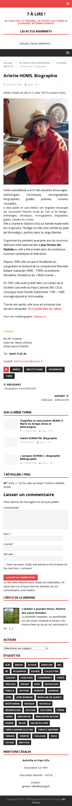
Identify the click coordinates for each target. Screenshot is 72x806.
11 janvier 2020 (30, 463)
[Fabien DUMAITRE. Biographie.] (10, 442)
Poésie (9, 716)
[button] (67, 3)
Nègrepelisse (13, 710)
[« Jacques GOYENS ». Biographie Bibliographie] (10, 459)
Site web (8, 554)
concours (26, 677)
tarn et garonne (48, 729)
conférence (45, 677)
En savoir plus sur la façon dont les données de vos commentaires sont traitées (33, 586)
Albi (7, 664)
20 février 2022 (14, 84)
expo (37, 684)
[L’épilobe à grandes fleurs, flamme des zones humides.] (11, 621)
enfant (25, 684)
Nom (6, 534)
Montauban (12, 703)
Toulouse (40, 736)
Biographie (55, 369)
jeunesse (54, 690)
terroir (10, 736)
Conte (60, 677)
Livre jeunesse (24, 697)
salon (22, 723)
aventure (47, 664)
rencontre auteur (47, 716)
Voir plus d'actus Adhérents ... (36, 43)
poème (60, 710)
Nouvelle (45, 703)
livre (8, 697)
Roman (9, 723)
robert (42, 442)
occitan (30, 710)
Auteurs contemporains (34, 62)
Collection (51, 671)
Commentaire (11, 507)
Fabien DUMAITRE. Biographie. (39, 438)
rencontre (24, 716)
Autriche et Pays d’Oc (36, 760)
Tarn (9, 376)
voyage (9, 742)
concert (10, 677)
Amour (19, 664)
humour (39, 690)
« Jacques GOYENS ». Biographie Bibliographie (40, 457)
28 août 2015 (28, 442)
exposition (51, 684)
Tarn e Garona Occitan (19, 729)
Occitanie (46, 710)
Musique (29, 703)
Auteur (32, 664)
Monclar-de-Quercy (50, 697)
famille (9, 690)
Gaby (30, 84)
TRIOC (54, 736)
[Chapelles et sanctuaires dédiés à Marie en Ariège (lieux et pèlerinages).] (10, 424)
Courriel (8, 544)
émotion (24, 742)
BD (6, 671)
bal (59, 664)
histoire (24, 690)
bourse (35, 671)
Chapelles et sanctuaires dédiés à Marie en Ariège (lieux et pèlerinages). (41, 424)
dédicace (10, 684)
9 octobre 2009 (30, 431)
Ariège (16, 369)
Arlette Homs (34, 369)
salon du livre (39, 723)
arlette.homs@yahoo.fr (28, 361)
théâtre (24, 736)
